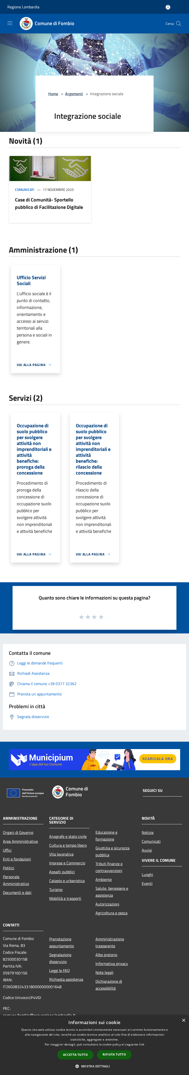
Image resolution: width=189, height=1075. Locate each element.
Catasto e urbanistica (67, 881)
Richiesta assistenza (66, 979)
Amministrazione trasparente (109, 942)
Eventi (147, 883)
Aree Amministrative (20, 841)
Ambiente (103, 879)
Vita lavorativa (61, 854)
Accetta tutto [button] (75, 1055)
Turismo (56, 889)
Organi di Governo (18, 832)
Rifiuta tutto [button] (114, 1054)
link (141, 1044)
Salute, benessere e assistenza (111, 891)
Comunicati (24, 189)
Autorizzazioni (107, 904)
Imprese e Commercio (67, 863)
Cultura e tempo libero (68, 845)
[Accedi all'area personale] (168, 7)
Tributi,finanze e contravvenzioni (109, 867)
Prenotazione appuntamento (61, 942)
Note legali (104, 972)
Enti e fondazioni (17, 859)
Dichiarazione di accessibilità (108, 984)
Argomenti (74, 94)
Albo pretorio (106, 955)
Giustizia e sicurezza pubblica (112, 851)
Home (53, 94)
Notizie (148, 832)
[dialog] (94, 1045)
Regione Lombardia (23, 7)
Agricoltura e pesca (111, 913)
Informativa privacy (111, 964)
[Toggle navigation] (10, 23)
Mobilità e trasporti (65, 898)
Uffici (7, 850)
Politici (8, 868)
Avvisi (147, 850)
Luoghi (147, 874)
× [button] (183, 1020)
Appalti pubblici (62, 872)
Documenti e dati (17, 892)
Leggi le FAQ (59, 970)
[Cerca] (179, 24)
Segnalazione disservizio (60, 958)
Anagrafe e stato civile (68, 836)
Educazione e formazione (106, 835)
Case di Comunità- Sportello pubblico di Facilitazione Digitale (49, 203)
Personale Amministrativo (16, 880)
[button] (94, 1066)
